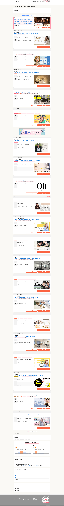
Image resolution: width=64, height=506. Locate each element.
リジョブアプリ (15, 499)
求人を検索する (34, 1)
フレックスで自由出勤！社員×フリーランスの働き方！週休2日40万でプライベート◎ (27, 92)
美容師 (16, 494)
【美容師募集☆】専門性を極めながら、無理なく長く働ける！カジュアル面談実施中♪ (27, 160)
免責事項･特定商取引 (34, 499)
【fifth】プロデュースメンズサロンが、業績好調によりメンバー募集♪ (24, 336)
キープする (37, 27)
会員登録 (49, 1)
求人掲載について (44, 0)
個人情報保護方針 (34, 498)
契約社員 (37, 465)
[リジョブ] (17, 1)
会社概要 (33, 500)
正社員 (20, 465)
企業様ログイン (48, 0)
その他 (33, 465)
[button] (32, 37)
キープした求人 (39, 1)
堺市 (15, 477)
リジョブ (14, 494)
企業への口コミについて (17, 500)
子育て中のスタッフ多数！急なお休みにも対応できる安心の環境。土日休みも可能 (26, 219)
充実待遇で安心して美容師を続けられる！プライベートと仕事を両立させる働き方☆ (27, 258)
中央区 (22, 494)
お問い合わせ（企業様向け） (26, 499)
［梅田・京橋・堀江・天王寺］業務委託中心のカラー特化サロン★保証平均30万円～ (27, 72)
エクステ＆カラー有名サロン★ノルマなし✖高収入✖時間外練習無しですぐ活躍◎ (26, 414)
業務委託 (24, 465)
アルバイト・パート (29, 465)
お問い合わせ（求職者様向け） (17, 498)
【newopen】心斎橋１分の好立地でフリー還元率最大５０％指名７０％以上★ (26, 297)
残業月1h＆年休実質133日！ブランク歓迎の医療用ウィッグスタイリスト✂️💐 (26, 395)
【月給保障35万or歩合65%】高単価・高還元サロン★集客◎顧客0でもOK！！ (26, 140)
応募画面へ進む (46, 27)
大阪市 (15, 475)
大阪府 (18, 494)
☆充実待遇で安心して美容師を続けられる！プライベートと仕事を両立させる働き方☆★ (27, 180)
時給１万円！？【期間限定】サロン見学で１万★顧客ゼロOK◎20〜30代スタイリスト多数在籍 (28, 375)
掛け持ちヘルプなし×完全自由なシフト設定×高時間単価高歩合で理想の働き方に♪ (26, 33)
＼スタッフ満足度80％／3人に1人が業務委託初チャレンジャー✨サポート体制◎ (26, 53)
